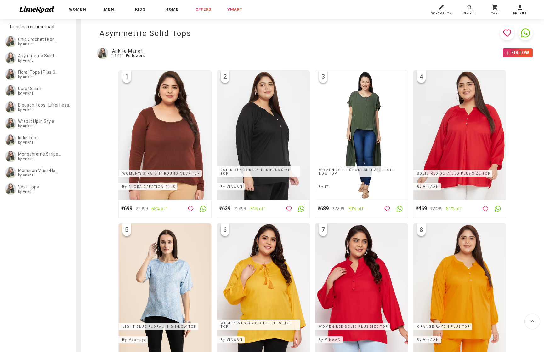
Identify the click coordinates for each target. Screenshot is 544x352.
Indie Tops (28, 137)
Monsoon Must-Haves (38, 170)
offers (203, 9)
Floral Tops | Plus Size (38, 72)
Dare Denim (29, 88)
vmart (234, 9)
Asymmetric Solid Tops (38, 55)
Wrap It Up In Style (36, 121)
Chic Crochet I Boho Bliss (38, 39)
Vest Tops (28, 186)
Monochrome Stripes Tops (39, 154)
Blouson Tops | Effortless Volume (45, 104)
